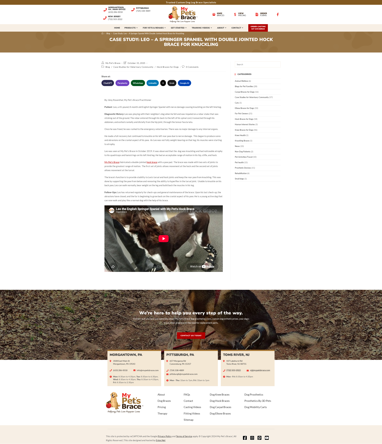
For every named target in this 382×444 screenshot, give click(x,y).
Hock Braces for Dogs (168, 67)
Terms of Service (184, 436)
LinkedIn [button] (153, 83)
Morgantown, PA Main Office (116, 8)
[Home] (102, 33)
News (237, 146)
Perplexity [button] (122, 83)
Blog (107, 67)
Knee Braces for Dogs (244, 130)
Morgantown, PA (126, 355)
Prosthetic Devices (243, 168)
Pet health (239, 162)
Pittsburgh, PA (180, 355)
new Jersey (114, 16)
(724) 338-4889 (143, 11)
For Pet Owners (241, 113)
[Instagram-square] (252, 438)
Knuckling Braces (242, 140)
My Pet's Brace (112, 63)
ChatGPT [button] (108, 83)
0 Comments (192, 67)
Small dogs (239, 178)
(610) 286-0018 (115, 12)
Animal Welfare (241, 81)
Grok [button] (172, 83)
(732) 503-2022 (115, 19)
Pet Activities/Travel (243, 157)
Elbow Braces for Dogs (244, 108)
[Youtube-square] (267, 438)
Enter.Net (160, 440)
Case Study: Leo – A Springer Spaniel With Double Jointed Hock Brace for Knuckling (148, 33)
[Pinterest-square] (259, 438)
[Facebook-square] (245, 438)
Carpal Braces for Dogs (245, 92)
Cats (237, 103)
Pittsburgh (142, 8)
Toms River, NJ (236, 355)
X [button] (163, 83)
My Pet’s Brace (111, 162)
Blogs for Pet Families (244, 86)
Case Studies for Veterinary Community (133, 67)
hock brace (152, 162)
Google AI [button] (184, 83)
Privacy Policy (165, 436)
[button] (191, 335)
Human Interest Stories (245, 124)
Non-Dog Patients (242, 151)
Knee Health (240, 135)
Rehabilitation (241, 173)
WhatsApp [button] (138, 83)
